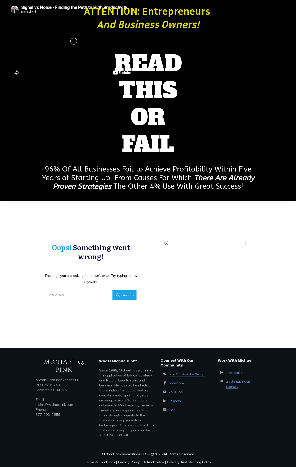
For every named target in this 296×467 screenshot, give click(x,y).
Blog (172, 410)
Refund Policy (153, 462)
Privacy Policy (129, 462)
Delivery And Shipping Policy (189, 462)
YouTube (176, 392)
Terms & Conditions (100, 462)
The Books (234, 372)
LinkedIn (175, 401)
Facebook (176, 383)
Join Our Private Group (187, 374)
